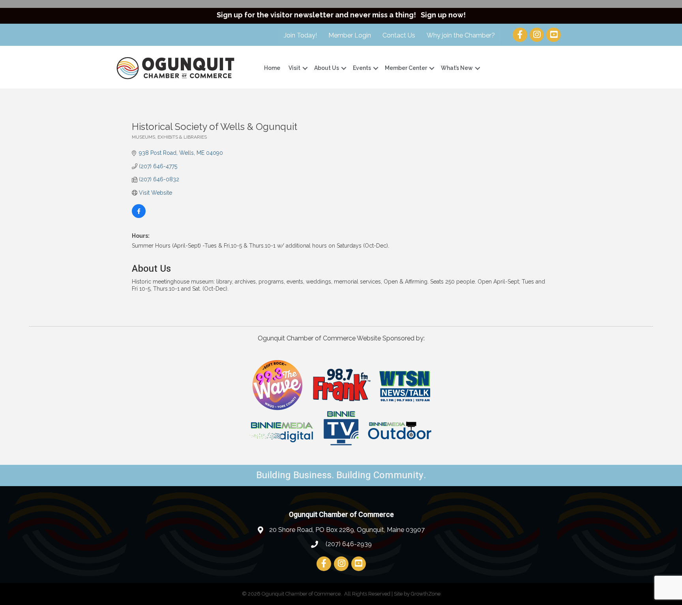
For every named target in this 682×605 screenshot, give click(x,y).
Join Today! (300, 35)
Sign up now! (443, 15)
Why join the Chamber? (461, 35)
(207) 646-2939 (348, 544)
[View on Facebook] (139, 216)
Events (362, 68)
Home (272, 68)
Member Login (349, 35)
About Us (326, 68)
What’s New (457, 68)
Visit (294, 68)
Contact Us (398, 35)
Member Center (406, 68)
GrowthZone (425, 594)
